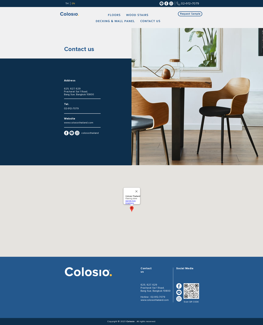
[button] (114, 15)
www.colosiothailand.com (155, 300)
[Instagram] (171, 3)
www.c (68, 122)
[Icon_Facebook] (166, 3)
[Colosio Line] (161, 3)
